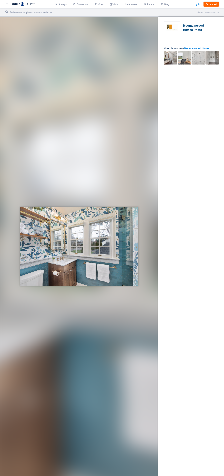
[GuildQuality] (23, 4)
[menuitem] (61, 4)
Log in (196, 4)
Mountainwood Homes (197, 48)
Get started (211, 4)
